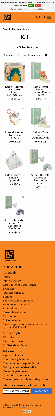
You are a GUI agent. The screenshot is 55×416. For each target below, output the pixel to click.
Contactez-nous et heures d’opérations (27, 379)
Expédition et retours (16, 375)
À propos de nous (13, 355)
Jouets (6, 276)
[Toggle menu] (49, 17)
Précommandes (12, 320)
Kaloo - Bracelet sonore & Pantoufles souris (40, 179)
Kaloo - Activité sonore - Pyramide (14, 178)
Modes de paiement (15, 371)
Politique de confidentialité (19, 367)
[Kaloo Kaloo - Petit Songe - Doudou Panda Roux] (40, 72)
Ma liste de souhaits (15, 345)
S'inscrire (8, 337)
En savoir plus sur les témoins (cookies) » (28, 9)
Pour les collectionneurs (18, 300)
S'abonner (41, 390)
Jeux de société (12, 280)
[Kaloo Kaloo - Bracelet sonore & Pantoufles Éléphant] (14, 205)
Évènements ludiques (16, 304)
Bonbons (8, 296)
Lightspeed (21, 407)
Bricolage (9, 288)
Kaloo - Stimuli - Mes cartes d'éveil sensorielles (14, 90)
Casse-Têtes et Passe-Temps (19, 284)
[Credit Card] (29, 411)
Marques (16, 29)
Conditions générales (16, 359)
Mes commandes (13, 341)
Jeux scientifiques (13, 292)
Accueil (6, 29)
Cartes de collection (15, 312)
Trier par (22, 55)
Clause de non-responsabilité (21, 363)
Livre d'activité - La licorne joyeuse (14, 135)
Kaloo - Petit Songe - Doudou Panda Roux (40, 90)
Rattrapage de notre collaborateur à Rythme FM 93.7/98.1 (25, 326)
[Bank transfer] (25, 411)
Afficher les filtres (27, 47)
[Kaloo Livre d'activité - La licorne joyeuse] (14, 117)
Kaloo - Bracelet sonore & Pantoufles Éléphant (14, 224)
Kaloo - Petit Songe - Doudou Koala (40, 135)
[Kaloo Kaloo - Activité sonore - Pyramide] (14, 160)
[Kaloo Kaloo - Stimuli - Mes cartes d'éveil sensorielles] (14, 72)
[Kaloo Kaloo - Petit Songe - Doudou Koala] (40, 117)
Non (37, 6)
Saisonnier (9, 316)
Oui (30, 6)
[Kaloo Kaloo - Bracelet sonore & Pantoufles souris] (40, 160)
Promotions (10, 308)
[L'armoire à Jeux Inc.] (7, 17)
